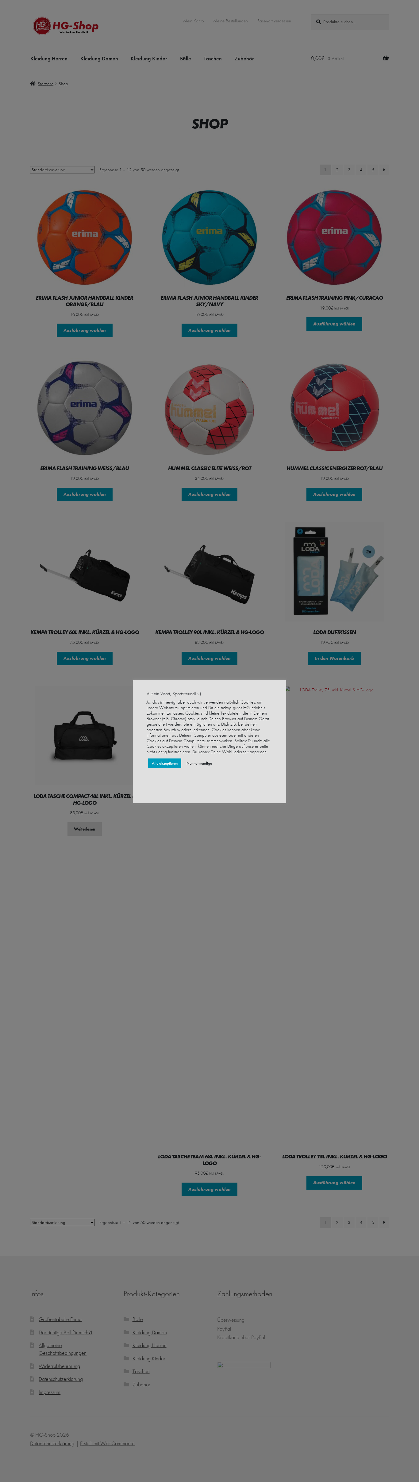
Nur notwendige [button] (199, 763)
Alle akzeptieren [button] (165, 763)
